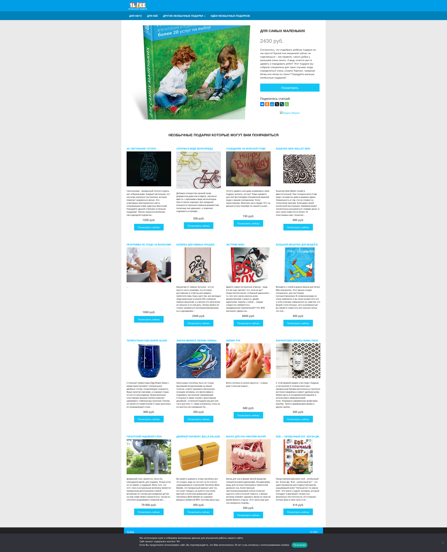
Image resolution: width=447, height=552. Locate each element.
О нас (314, 532)
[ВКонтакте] (262, 104)
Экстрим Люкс (235, 244)
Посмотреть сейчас (149, 227)
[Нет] (442, 542)
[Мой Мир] (272, 104)
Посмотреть (289, 87)
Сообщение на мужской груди (245, 148)
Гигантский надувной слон (144, 436)
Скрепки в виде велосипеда (194, 148)
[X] (277, 104)
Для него (135, 15)
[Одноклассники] (267, 104)
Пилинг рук (233, 340)
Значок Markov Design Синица (196, 340)
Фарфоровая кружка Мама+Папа (297, 340)
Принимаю (299, 544)
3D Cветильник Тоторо (141, 148)
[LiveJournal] (282, 104)
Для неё (152, 15)
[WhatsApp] (287, 104)
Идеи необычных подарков (230, 15)
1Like (130, 531)
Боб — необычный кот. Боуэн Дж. (298, 436)
